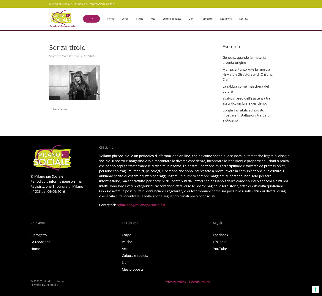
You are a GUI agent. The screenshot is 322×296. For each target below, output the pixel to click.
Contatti (243, 18)
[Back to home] (62, 19)
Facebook (220, 235)
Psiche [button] (139, 18)
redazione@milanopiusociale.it (141, 205)
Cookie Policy (199, 282)
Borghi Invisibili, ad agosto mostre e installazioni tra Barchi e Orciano (247, 115)
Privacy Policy (175, 282)
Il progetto (207, 18)
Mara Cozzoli (70, 56)
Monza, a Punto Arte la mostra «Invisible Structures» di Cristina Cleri (247, 74)
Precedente (60, 109)
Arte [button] (153, 18)
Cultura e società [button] (172, 18)
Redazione (226, 18)
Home (110, 18)
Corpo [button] (125, 18)
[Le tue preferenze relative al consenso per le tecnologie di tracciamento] (315, 289)
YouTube (220, 248)
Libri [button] (191, 18)
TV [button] (91, 18)
